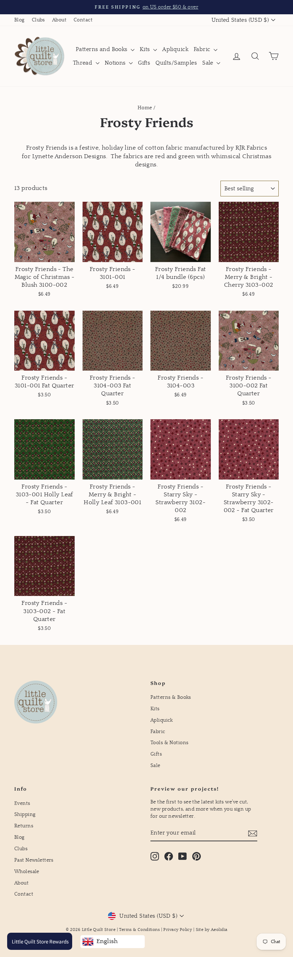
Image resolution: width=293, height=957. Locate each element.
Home (145, 108)
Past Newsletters (34, 860)
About (59, 20)
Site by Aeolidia (212, 929)
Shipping (24, 814)
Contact (83, 20)
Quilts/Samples (176, 63)
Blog (19, 20)
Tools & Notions (169, 743)
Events (22, 803)
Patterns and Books (102, 49)
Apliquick (175, 49)
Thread (83, 63)
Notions (116, 63)
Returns (23, 826)
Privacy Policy (177, 929)
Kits (146, 49)
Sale (208, 63)
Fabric (203, 49)
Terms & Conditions (139, 929)
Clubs (38, 20)
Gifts (144, 63)
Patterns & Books (170, 697)
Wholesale (26, 872)
